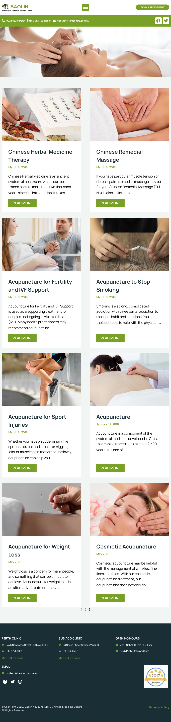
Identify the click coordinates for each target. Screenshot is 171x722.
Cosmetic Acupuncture (126, 546)
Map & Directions (12, 658)
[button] (85, 7)
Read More (22, 203)
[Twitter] (166, 20)
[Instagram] (20, 681)
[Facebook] (158, 20)
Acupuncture (113, 416)
